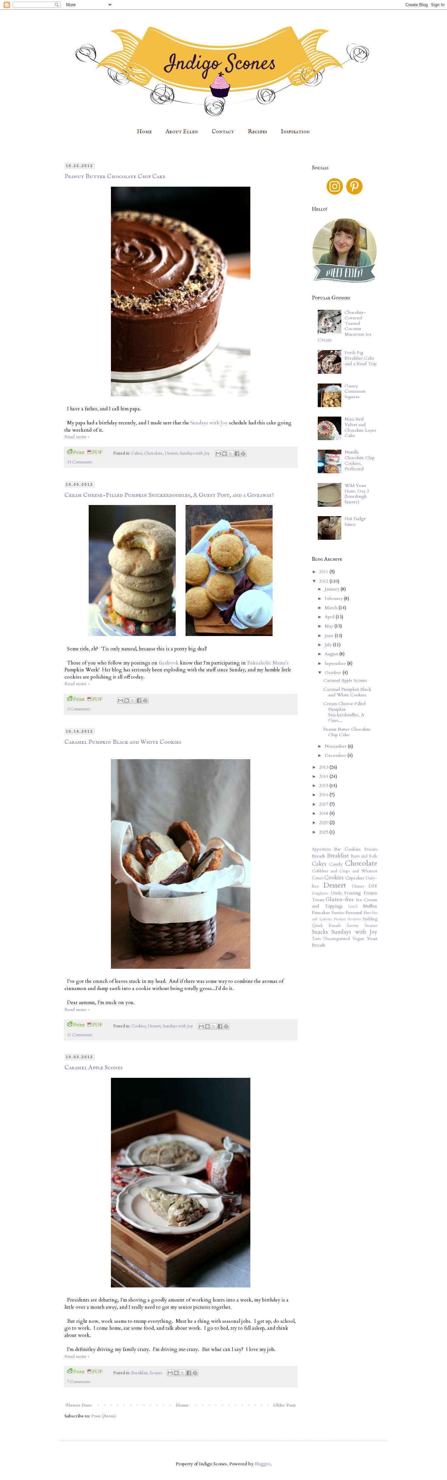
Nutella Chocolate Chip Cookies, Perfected (360, 460)
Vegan (358, 939)
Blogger (262, 1464)
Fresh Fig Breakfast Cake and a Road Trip (361, 358)
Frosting (352, 893)
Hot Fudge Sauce (355, 521)
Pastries (337, 913)
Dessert (171, 453)
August (332, 654)
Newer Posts (78, 1405)
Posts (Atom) (103, 1416)
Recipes (257, 132)
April (330, 617)
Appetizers (321, 849)
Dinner (358, 886)
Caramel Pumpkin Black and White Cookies (122, 742)
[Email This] (218, 453)
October (334, 672)
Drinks (336, 893)
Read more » (76, 437)
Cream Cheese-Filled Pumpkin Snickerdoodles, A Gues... (344, 712)
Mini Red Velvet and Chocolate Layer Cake (360, 427)
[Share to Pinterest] (243, 453)
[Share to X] (230, 453)
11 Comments (79, 1035)
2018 (324, 813)
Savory (353, 925)
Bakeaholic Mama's (268, 663)
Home (144, 132)
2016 (324, 795)
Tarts (316, 939)
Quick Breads (326, 925)
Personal (354, 912)
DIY (372, 886)
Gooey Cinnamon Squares (355, 391)
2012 (324, 581)
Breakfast (139, 1373)
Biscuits (370, 849)
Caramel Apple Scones (93, 1068)
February (334, 598)
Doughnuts (320, 893)
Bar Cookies (347, 849)
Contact (223, 132)
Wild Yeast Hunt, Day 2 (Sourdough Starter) (357, 493)
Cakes (136, 453)
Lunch (353, 906)
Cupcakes (354, 878)
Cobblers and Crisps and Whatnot (344, 871)
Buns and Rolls (364, 856)
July (329, 645)
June (330, 635)
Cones (317, 878)
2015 (324, 785)
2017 (324, 804)
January (333, 589)
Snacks (320, 932)
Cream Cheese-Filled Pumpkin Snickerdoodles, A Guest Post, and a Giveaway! (169, 495)
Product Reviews (347, 919)
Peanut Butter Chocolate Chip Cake (115, 176)
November (336, 746)
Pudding (370, 919)
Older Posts (284, 1405)
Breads (318, 856)
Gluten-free (340, 899)
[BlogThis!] (224, 453)
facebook (169, 663)
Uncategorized (336, 939)
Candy (335, 864)
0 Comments (78, 709)
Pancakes (321, 912)
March (332, 608)
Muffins (370, 906)
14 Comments (79, 462)
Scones (156, 1373)
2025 (324, 832)
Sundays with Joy (209, 423)
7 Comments (78, 1382)
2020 (324, 822)
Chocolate (153, 453)
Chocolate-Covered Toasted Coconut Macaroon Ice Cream (345, 326)
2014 (324, 776)
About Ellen (182, 132)
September (336, 663)
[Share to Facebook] (237, 453)
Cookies (138, 1026)
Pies (367, 913)
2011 (324, 572)
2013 (324, 767)
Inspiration (295, 132)
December (336, 755)
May (329, 626)
